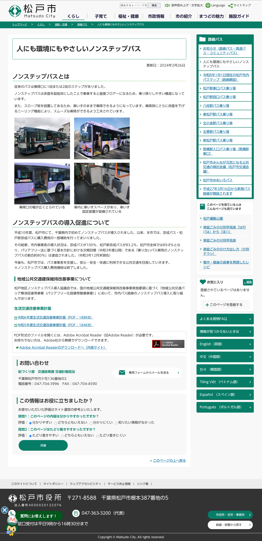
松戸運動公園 (213, 218)
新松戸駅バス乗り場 (218, 140)
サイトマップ (242, 5)
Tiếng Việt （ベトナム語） (220, 382)
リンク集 (142, 483)
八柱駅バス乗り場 (216, 105)
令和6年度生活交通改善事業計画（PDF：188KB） (56, 317)
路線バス (82, 24)
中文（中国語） (211, 356)
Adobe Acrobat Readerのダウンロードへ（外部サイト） (63, 347)
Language (218, 5)
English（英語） (212, 344)
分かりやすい (42, 422)
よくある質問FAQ (213, 318)
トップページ (19, 24)
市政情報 (156, 16)
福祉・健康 (128, 16)
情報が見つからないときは (219, 331)
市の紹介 (184, 16)
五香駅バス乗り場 (216, 131)
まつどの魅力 (211, 16)
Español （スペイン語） (218, 394)
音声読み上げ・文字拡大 (187, 5)
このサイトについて (24, 483)
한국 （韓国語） (212, 369)
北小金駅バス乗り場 (218, 123)
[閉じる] (4, 510)
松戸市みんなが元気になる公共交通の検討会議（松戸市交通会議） (226, 167)
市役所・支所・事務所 (230, 514)
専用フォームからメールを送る (149, 372)
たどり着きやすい (45, 435)
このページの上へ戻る (169, 460)
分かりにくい (103, 422)
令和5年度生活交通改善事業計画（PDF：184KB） (56, 325)
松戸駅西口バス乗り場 (219, 96)
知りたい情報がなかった (136, 422)
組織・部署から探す (229, 524)
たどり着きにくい (112, 435)
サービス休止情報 (119, 483)
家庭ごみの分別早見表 (219, 240)
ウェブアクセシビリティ (85, 483)
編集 (249, 282)
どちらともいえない (72, 422)
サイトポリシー (53, 483)
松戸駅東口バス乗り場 (219, 88)
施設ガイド (239, 16)
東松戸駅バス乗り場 (218, 114)
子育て (101, 16)
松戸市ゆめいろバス (218, 180)
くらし (73, 16)
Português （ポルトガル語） (221, 407)
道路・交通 (61, 24)
